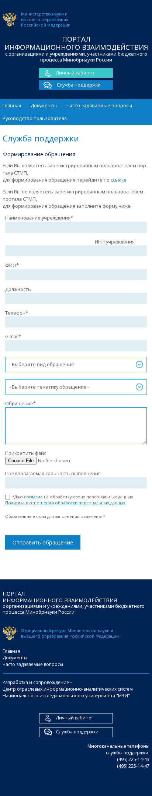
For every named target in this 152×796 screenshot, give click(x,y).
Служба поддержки (78, 84)
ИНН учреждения (115, 241)
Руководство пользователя (35, 118)
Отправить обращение (43, 542)
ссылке (119, 179)
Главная (12, 105)
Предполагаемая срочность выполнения (53, 473)
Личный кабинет (75, 72)
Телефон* (16, 312)
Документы (44, 105)
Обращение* (20, 403)
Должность (18, 289)
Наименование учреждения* (39, 217)
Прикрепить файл (25, 453)
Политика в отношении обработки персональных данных (65, 502)
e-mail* (13, 336)
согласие (33, 496)
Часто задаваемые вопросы (99, 105)
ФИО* (12, 265)
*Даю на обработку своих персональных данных (71, 500)
